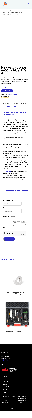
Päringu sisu (7, 228)
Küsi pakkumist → (7, 90)
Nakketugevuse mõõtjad (12, 94)
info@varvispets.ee (6, 360)
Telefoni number (8, 208)
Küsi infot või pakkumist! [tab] (20, 103)
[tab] (2, 106)
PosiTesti (8, 171)
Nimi (5, 196)
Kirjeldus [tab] (6, 103)
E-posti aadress (8, 200)
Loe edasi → (4, 87)
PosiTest (19, 119)
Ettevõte (6, 216)
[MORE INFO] (28, 298)
